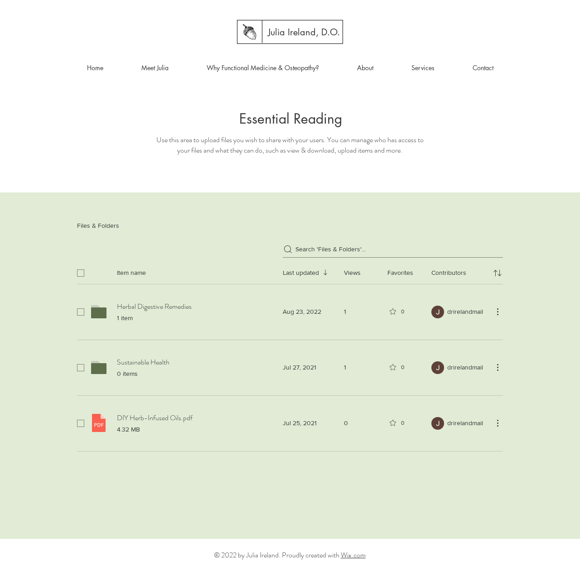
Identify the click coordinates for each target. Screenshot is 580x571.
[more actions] (497, 311)
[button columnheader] (497, 273)
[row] (290, 271)
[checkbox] (80, 273)
